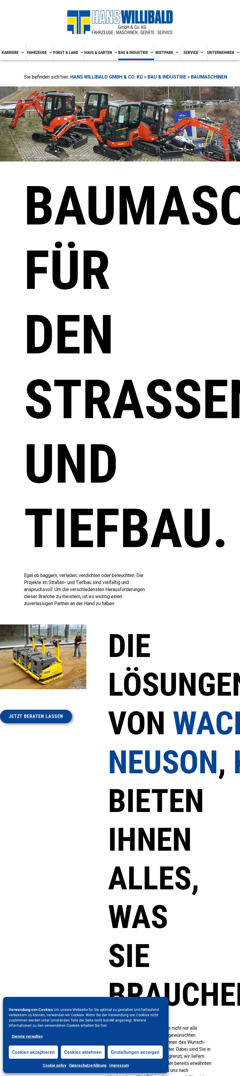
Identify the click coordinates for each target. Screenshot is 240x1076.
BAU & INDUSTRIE (133, 52)
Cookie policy (54, 1065)
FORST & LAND (65, 52)
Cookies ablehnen (83, 1052)
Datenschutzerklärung (87, 1065)
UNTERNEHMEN (220, 52)
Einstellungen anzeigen (135, 1052)
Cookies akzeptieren (33, 1052)
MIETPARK (164, 52)
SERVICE (191, 52)
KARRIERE (10, 52)
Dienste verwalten (27, 1036)
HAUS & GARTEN (98, 52)
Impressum (119, 1065)
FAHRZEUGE (37, 52)
